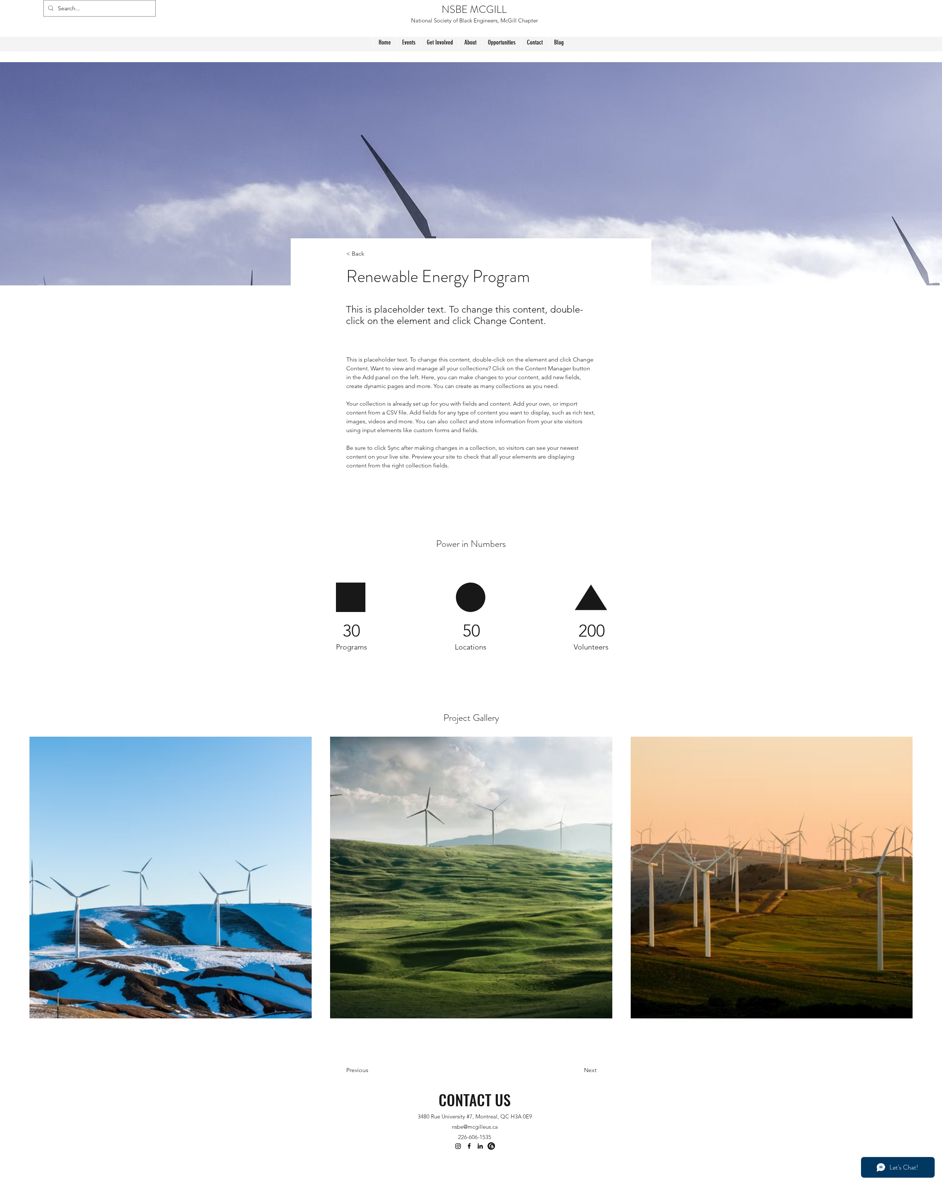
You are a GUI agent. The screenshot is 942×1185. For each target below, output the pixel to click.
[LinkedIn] (480, 1146)
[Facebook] (469, 1146)
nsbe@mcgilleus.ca (475, 1126)
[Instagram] (458, 1146)
